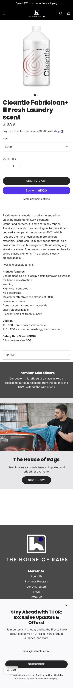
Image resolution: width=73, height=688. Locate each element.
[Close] (66, 605)
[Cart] (68, 13)
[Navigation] (4, 13)
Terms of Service (43, 678)
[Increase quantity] (20, 166)
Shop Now (36, 479)
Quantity (9, 158)
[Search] (61, 13)
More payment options (36, 198)
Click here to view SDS (17, 340)
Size (5, 139)
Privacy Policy (22, 678)
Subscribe (36, 664)
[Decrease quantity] (7, 166)
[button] (35, 95)
